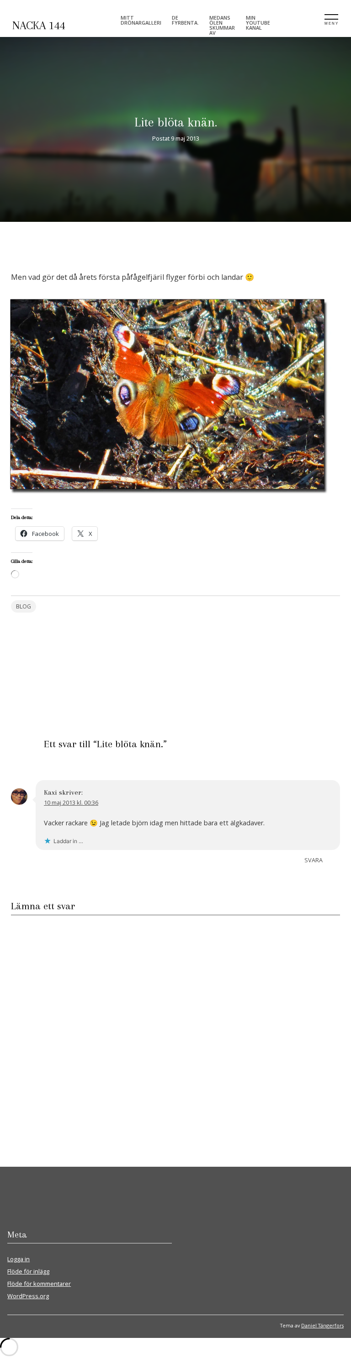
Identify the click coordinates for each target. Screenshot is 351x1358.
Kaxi (50, 792)
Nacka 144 (38, 25)
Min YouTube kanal (258, 22)
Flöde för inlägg (28, 1271)
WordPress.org (28, 1296)
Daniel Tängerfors (322, 1325)
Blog (23, 606)
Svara (313, 860)
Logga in (18, 1259)
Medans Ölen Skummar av (222, 25)
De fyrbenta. (185, 20)
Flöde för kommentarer (39, 1283)
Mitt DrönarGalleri (141, 20)
